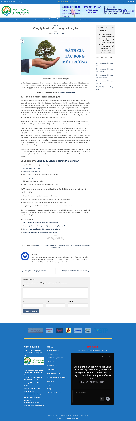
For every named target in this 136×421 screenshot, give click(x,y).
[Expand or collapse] (113, 27)
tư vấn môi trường (79, 245)
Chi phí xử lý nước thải (53, 373)
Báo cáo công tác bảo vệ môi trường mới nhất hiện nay (42, 229)
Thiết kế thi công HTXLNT (55, 358)
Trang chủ (6, 20)
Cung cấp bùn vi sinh (53, 350)
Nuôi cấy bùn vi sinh (21, 20)
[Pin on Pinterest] (58, 238)
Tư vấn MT (53, 20)
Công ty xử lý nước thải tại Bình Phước (74, 271)
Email (47, 302)
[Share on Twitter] (52, 238)
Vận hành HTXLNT (52, 369)
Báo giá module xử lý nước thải (104, 64)
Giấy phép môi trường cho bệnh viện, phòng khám (40, 232)
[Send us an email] (133, 2)
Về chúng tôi (50, 381)
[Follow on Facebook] (128, 2)
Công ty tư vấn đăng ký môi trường (35, 271)
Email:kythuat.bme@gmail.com (34, 405)
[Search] (123, 2)
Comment (26, 286)
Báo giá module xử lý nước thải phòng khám (104, 76)
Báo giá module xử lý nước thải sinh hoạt (104, 70)
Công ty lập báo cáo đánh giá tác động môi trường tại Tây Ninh (45, 226)
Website (71, 302)
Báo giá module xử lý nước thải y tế (104, 82)
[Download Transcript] (109, 356)
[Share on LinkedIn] (62, 238)
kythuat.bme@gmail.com (66, 92)
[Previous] (24, 330)
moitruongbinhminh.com (32, 402)
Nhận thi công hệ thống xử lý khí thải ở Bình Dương (40, 222)
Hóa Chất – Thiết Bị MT (83, 20)
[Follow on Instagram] (130, 2)
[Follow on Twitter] (131, 2)
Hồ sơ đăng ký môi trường (31, 171)
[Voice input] (102, 399)
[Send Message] (108, 399)
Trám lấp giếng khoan (30, 178)
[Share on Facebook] (48, 238)
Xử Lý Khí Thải (66, 20)
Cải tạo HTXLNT (52, 365)
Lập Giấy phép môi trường (31, 168)
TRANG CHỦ (51, 415)
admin (62, 33)
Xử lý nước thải (39, 20)
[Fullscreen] (103, 356)
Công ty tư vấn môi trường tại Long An (58, 160)
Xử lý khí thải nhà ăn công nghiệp (104, 88)
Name (25, 302)
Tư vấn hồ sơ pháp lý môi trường (56, 377)
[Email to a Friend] (55, 238)
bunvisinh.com (50, 245)
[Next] (111, 330)
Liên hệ (49, 389)
